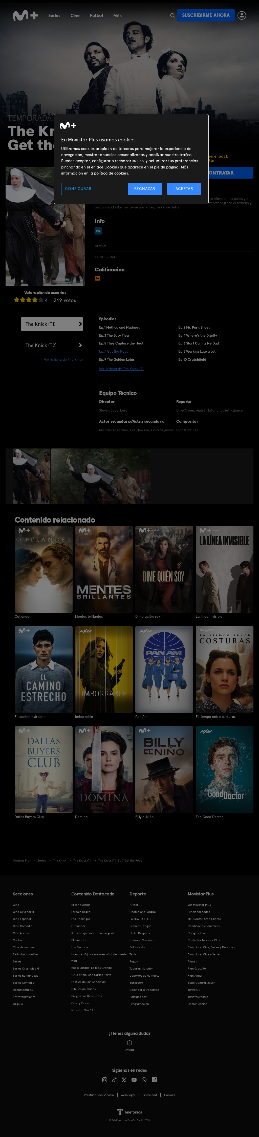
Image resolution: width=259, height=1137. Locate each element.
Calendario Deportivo (144, 990)
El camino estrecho (30, 717)
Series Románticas (25, 975)
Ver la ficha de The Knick (63, 359)
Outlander (23, 616)
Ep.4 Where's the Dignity (197, 335)
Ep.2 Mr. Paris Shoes (194, 327)
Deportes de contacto (144, 975)
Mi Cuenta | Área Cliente (204, 919)
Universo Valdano (142, 940)
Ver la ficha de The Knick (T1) (121, 369)
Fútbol (96, 15)
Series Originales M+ (27, 968)
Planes (192, 961)
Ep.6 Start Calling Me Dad (198, 343)
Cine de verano (23, 947)
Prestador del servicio (99, 1095)
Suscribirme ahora (206, 15)
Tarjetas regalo (198, 997)
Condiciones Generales (204, 926)
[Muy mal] (16, 299)
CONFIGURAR (78, 188)
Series (54, 15)
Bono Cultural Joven (201, 982)
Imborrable (84, 717)
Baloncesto (137, 947)
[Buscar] (172, 15)
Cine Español (22, 919)
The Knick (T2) (41, 345)
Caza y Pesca (80, 1003)
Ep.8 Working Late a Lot (196, 351)
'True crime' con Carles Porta (91, 975)
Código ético (196, 933)
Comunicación (197, 1004)
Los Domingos (80, 919)
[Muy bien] (41, 299)
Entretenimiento (24, 997)
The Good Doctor (209, 817)
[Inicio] (25, 15)
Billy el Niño (144, 817)
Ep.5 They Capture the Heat (121, 343)
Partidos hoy (138, 997)
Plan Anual (195, 975)
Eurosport (136, 982)
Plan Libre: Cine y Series (204, 954)
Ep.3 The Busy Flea (114, 335)
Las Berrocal (80, 947)
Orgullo (18, 1004)
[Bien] (35, 299)
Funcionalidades (199, 912)
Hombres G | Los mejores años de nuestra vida (99, 957)
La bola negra (80, 912)
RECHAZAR (145, 188)
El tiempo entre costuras (215, 717)
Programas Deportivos (86, 996)
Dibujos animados (83, 989)
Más (117, 15)
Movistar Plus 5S (82, 1010)
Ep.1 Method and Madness (119, 327)
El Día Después (140, 933)
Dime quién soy (147, 616)
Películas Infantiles (25, 954)
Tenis (133, 954)
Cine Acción (21, 933)
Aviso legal (128, 1095)
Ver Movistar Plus (199, 905)
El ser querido (81, 905)
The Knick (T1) (41, 324)
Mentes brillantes (89, 616)
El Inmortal (78, 940)
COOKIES (169, 1095)
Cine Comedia (22, 926)
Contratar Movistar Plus (204, 940)
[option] (32, 476)
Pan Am (141, 717)
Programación (139, 1004)
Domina (81, 817)
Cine (75, 15)
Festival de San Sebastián (88, 982)
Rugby (134, 961)
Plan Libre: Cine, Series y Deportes (211, 947)
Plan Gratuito (197, 968)
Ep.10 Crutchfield (192, 359)
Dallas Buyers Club (29, 817)
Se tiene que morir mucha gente (93, 933)
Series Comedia (23, 982)
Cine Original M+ (24, 912)
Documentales (23, 990)
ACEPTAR (184, 188)
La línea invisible (209, 616)
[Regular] (29, 299)
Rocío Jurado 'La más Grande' (92, 968)
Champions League (143, 912)
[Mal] (23, 299)
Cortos (17, 940)
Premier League (141, 926)
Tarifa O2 (194, 990)
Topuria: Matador (141, 968)
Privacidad (149, 1095)
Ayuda (129, 1050)
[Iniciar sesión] (242, 15)
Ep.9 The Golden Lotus (117, 359)
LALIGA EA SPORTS (142, 919)
